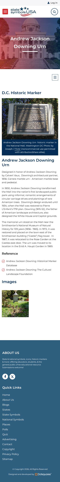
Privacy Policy (10, 454)
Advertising (9, 439)
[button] (30, 118)
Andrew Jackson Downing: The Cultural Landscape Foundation (28, 271)
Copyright (8, 449)
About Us (8, 399)
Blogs (5, 404)
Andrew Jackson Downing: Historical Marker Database (31, 263)
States (6, 409)
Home (6, 394)
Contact (7, 444)
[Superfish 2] (55, 77)
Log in (54, 2)
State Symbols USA (23, 11)
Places (6, 424)
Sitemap (7, 459)
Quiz (5, 434)
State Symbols (11, 414)
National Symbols (13, 419)
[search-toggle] (54, 11)
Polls (5, 429)
